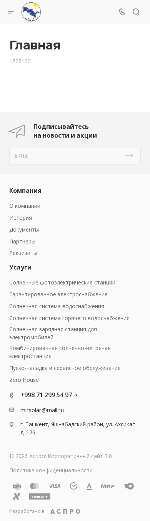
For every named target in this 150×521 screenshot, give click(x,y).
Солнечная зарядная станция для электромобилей (53, 333)
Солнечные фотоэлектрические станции (62, 282)
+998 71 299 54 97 (46, 395)
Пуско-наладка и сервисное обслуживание (65, 367)
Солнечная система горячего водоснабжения (69, 318)
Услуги (20, 267)
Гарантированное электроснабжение (58, 294)
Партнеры (22, 241)
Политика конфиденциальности (51, 470)
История (20, 217)
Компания (25, 190)
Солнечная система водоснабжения (56, 306)
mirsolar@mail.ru (42, 410)
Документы (24, 229)
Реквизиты (23, 252)
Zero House (24, 379)
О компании (24, 205)
